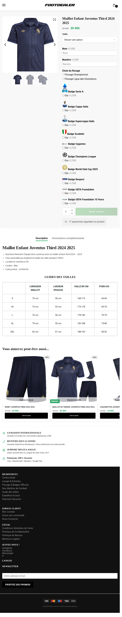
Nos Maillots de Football (14, 492)
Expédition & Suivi (11, 500)
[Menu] (6, 5)
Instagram (7, 552)
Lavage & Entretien (11, 485)
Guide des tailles (10, 496)
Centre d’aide (8, 482)
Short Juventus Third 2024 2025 (20, 411)
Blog (4, 507)
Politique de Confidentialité (15, 536)
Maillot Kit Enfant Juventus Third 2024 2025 (73, 411)
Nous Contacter (10, 523)
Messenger (7, 557)
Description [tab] (42, 242)
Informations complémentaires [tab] (68, 242)
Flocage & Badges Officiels (15, 489)
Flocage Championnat (76, 78)
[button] (72, 214)
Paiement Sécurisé (11, 503)
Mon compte (8, 516)
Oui (70, 99)
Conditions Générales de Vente (17, 532)
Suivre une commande (13, 519)
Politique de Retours (12, 539)
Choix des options (26, 420)
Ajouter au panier (96, 216)
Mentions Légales (11, 543)
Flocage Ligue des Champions (80, 83)
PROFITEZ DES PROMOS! (17, 589)
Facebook (7, 555)
